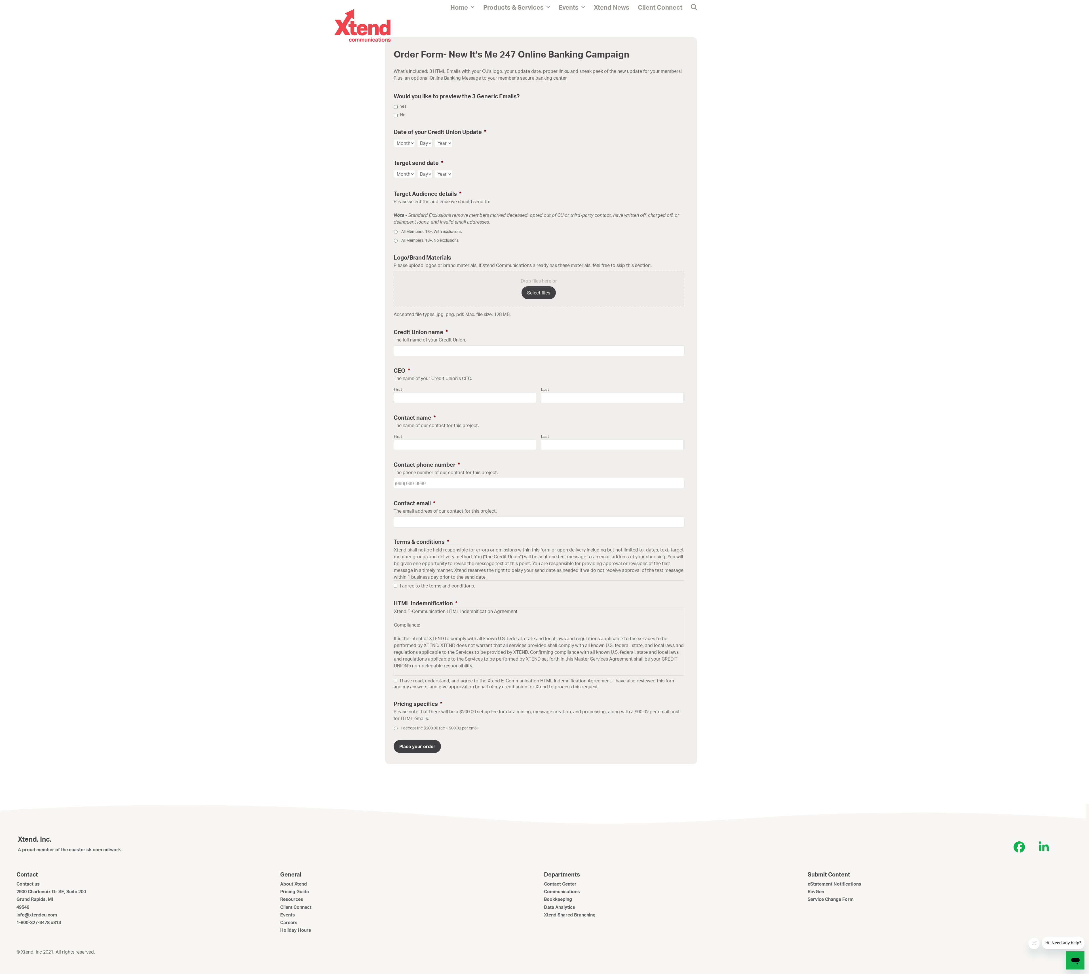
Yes (403, 106)
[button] (694, 7)
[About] (362, 25)
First (398, 389)
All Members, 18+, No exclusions (430, 240)
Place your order (417, 746)
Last (545, 389)
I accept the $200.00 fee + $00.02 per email (439, 727)
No (402, 114)
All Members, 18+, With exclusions (431, 231)
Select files (538, 293)
